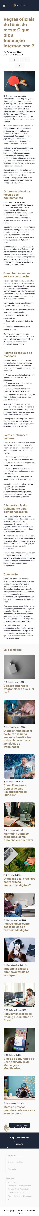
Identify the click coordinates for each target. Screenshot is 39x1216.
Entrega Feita (13, 1189)
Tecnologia (18, 1162)
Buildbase (17, 1196)
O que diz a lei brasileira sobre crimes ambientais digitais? (19, 882)
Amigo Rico (12, 1182)
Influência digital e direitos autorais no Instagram (16, 972)
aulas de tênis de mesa (21, 536)
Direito (10, 1162)
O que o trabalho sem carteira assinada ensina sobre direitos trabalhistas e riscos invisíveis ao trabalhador (18, 738)
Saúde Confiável (24, 1186)
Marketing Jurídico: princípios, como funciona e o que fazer (18, 837)
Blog (12, 1137)
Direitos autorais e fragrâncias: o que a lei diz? (19, 689)
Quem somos (23, 1137)
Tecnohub (24, 1189)
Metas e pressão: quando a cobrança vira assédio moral (19, 1110)
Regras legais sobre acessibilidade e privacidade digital (17, 927)
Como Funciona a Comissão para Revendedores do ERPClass (15, 790)
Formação (12, 1169)
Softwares (12, 1186)
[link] (19, 1127)
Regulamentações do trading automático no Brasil (18, 1017)
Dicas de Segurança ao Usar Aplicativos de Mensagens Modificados (19, 1063)
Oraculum (12, 1192)
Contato (19, 1144)
